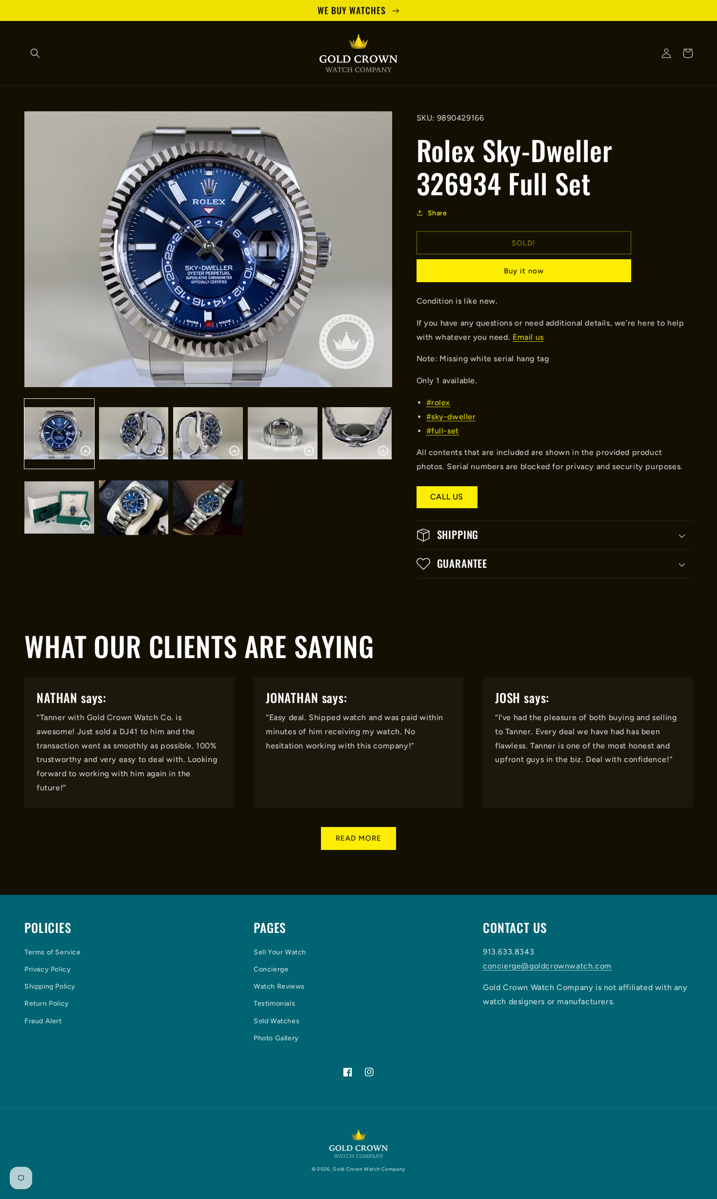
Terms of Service (52, 952)
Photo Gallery (276, 1038)
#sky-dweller (451, 416)
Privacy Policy (47, 969)
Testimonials (274, 1003)
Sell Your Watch (280, 952)
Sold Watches (276, 1021)
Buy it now (524, 271)
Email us (528, 337)
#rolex (438, 402)
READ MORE (358, 838)
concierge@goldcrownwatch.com (547, 966)
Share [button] (437, 213)
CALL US (446, 496)
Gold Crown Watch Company (369, 1169)
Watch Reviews (279, 986)
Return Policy (46, 1003)
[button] (35, 53)
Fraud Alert (43, 1021)
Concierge (271, 969)
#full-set (442, 430)
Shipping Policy (50, 986)
